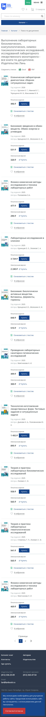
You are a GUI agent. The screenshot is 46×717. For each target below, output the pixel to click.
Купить (24, 104)
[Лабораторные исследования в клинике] (4, 241)
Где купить (6, 664)
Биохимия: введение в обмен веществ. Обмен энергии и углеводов (26, 128)
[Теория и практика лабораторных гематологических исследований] (4, 527)
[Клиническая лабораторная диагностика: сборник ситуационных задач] (4, 81)
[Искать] (42, 16)
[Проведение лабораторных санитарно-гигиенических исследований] (4, 354)
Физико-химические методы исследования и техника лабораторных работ (26, 185)
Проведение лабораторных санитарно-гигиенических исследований (25, 353)
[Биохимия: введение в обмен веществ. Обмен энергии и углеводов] (4, 129)
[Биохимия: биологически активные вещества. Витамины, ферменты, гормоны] (4, 295)
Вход (28, 2)
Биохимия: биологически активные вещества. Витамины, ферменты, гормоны (24, 295)
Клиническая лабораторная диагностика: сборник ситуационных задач (25, 80)
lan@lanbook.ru (8, 682)
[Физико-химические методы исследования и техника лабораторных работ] (4, 186)
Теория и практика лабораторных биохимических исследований (27, 470)
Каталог (14, 31)
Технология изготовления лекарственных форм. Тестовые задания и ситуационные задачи (28, 410)
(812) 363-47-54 (29, 675)
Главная (4, 31)
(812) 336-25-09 (8, 675)
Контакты (5, 659)
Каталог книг (7, 655)
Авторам (27, 655)
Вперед (31, 641)
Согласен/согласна (14, 711)
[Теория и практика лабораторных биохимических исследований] (4, 471)
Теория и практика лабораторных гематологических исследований (20, 528)
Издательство (29, 659)
